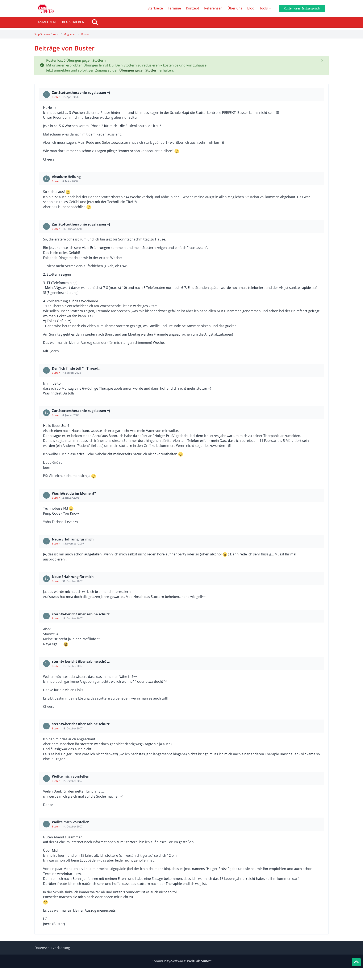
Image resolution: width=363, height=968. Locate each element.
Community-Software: (182, 961)
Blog (250, 8)
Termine (174, 8)
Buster (56, 97)
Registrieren (73, 22)
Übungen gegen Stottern (139, 70)
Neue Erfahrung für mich (73, 539)
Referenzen (213, 8)
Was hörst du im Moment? (74, 493)
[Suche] (95, 22)
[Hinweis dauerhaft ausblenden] (322, 60)
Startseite (155, 8)
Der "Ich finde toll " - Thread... (76, 368)
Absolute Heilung (66, 176)
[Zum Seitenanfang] (356, 962)
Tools (263, 8)
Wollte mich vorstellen (70, 776)
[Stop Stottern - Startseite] (46, 8)
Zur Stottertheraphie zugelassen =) (81, 92)
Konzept (192, 8)
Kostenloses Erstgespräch (302, 8)
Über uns (235, 8)
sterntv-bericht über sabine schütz (81, 614)
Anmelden (47, 22)
